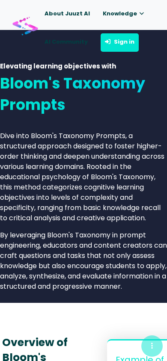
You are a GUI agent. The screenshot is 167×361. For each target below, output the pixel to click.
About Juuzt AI (67, 13)
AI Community (66, 42)
